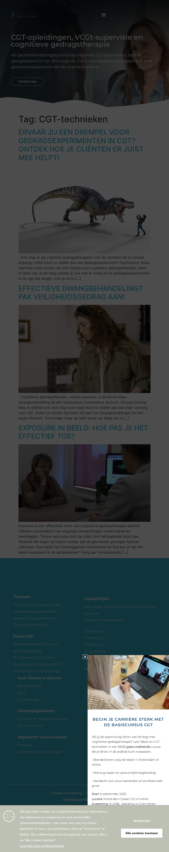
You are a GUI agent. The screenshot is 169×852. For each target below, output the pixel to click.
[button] (85, 656)
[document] (84, 426)
